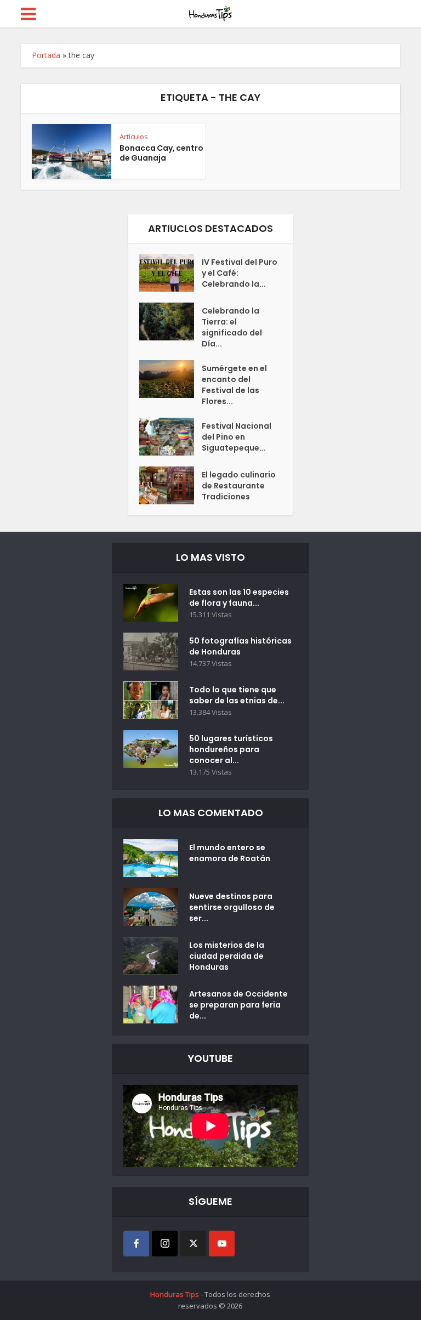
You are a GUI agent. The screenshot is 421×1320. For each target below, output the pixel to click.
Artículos (134, 136)
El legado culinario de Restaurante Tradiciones (239, 485)
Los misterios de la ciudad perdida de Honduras (226, 956)
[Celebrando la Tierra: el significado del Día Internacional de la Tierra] (170, 321)
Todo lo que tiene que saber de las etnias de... (237, 695)
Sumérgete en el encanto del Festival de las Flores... (234, 385)
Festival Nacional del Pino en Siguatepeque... (236, 436)
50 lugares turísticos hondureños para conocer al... (231, 749)
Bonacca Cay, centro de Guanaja (161, 153)
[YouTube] (222, 1243)
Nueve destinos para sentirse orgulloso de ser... (232, 907)
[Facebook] (136, 1243)
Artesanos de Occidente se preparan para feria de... (238, 1004)
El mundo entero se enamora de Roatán (229, 853)
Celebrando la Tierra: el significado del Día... (232, 327)
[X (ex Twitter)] (193, 1243)
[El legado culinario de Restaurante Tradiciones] (170, 485)
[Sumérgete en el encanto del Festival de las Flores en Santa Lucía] (170, 379)
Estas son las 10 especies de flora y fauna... (239, 597)
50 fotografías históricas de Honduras (240, 646)
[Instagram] (165, 1243)
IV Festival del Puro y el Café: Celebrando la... (239, 273)
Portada (46, 55)
